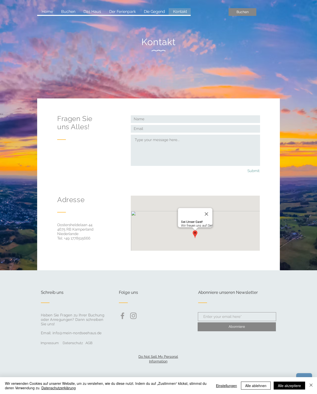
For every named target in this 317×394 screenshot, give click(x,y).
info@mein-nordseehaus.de (77, 333)
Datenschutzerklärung (58, 387)
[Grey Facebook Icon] (122, 315)
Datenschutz (73, 343)
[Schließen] (311, 385)
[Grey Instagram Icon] (133, 315)
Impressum (50, 343)
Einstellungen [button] (226, 385)
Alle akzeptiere (289, 385)
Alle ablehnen (255, 385)
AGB (88, 343)
